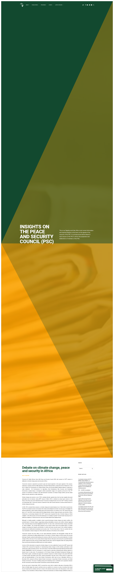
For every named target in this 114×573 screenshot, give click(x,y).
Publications (35, 4)
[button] (83, 5)
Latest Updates (58, 4)
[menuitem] (28, 5)
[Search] (86, 468)
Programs (43, 4)
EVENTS (50, 4)
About (27, 4)
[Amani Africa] (22, 5)
